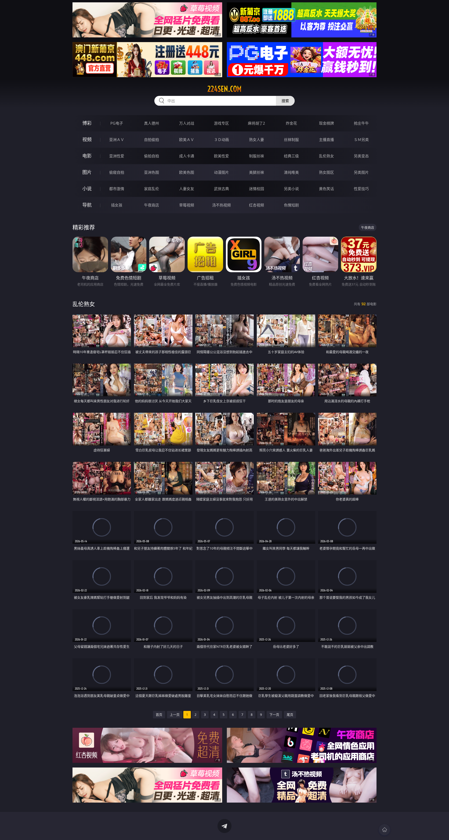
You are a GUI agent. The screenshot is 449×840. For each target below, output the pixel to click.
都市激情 (116, 188)
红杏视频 (256, 205)
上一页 (175, 714)
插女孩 (116, 205)
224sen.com (224, 89)
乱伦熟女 (326, 156)
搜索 (285, 100)
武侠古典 (221, 188)
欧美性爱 (221, 156)
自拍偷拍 (151, 139)
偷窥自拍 (116, 172)
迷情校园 (256, 188)
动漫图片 (221, 172)
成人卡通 (186, 156)
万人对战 (186, 123)
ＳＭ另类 (361, 139)
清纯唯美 (291, 172)
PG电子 (116, 123)
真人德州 (151, 123)
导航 (87, 205)
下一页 (274, 714)
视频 (87, 139)
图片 (87, 172)
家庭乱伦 (151, 188)
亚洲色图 (151, 172)
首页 (159, 714)
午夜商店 (151, 205)
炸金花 (291, 123)
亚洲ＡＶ (116, 139)
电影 (87, 156)
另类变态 (361, 156)
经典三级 (291, 156)
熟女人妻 (256, 139)
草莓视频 (186, 205)
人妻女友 (186, 188)
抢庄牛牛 (361, 123)
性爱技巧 (361, 188)
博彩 (87, 123)
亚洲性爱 (116, 156)
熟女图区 (326, 172)
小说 (87, 188)
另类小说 (291, 188)
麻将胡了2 (256, 123)
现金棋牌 (326, 123)
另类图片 (361, 172)
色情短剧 (291, 205)
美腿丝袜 (256, 172)
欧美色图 (186, 172)
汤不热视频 (221, 205)
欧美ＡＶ (186, 139)
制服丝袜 (256, 156)
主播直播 (326, 139)
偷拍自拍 (151, 156)
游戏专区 (221, 123)
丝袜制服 (291, 139)
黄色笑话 (326, 188)
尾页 (290, 714)
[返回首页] (384, 829)
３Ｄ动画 (221, 139)
